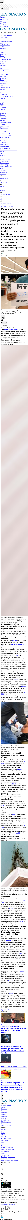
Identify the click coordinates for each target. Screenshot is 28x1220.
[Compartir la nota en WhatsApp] (4, 318)
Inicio (3, 17)
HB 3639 (15, 679)
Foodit (4, 22)
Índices (2, 63)
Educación (3, 78)
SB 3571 (11, 993)
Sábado (2, 152)
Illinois (10, 207)
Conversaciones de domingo (8, 150)
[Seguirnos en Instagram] (2, 1174)
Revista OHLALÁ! (5, 159)
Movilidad (3, 61)
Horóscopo (3, 118)
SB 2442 (22, 971)
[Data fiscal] (2, 1217)
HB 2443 (16, 655)
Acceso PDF (3, 141)
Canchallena (3, 107)
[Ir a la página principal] (14, 15)
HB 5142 (19, 769)
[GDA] (5, 1210)
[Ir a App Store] (6, 1188)
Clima (1, 43)
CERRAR (2, 1)
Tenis (1, 106)
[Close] (2, 1094)
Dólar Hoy (3, 54)
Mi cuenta (5, 27)
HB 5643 (13, 784)
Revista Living (4, 165)
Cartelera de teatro (5, 135)
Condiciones (4, 1204)
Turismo (2, 115)
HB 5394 (21, 921)
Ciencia (2, 85)
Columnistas (3, 95)
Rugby (2, 104)
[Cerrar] (26, 29)
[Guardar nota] (2, 316)
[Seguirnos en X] (2, 1169)
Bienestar (3, 83)
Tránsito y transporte (6, 41)
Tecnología (3, 117)
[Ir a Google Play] (6, 1184)
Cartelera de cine (5, 133)
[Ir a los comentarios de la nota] (4, 316)
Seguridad (3, 76)
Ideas (1, 154)
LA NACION (4, 207)
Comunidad (3, 82)
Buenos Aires (4, 74)
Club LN (4, 24)
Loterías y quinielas (5, 122)
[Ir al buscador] (2, 11)
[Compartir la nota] (2, 318)
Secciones (5, 20)
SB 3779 (18, 833)
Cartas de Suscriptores (6, 96)
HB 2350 (14, 640)
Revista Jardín (4, 168)
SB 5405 (11, 908)
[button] (14, 116)
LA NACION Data (5, 45)
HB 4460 (23, 686)
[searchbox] (13, 32)
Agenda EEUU (5, 1010)
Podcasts (2, 124)
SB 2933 (10, 980)
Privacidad (11, 1204)
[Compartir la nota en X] (4, 323)
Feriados (2, 120)
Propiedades (3, 58)
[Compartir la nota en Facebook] (2, 323)
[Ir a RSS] (2, 1179)
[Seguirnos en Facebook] (2, 1165)
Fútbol (2, 102)
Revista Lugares (4, 163)
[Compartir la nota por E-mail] (6, 323)
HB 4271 (3, 805)
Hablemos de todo (5, 87)
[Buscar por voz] (25, 32)
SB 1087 (20, 953)
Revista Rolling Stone (6, 166)
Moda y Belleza (4, 126)
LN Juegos (3, 113)
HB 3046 (8, 940)
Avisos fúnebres (4, 144)
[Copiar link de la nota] (2, 320)
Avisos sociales (4, 146)
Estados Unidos (4, 69)
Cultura (2, 80)
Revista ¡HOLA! (4, 161)
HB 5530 (14, 814)
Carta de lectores (5, 148)
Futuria (2, 52)
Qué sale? (3, 131)
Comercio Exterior (5, 59)
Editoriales (3, 93)
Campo (2, 56)
